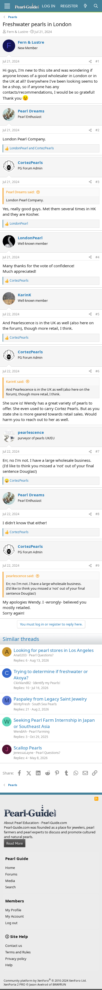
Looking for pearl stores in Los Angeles (54, 650)
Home (10, 867)
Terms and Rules (18, 952)
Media (10, 880)
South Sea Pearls (44, 704)
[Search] (96, 6)
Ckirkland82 (22, 683)
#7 (97, 451)
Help (9, 965)
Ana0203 (20, 655)
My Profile (13, 910)
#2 (97, 130)
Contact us (13, 945)
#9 (97, 565)
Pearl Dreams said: (20, 192)
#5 (97, 314)
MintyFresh (22, 704)
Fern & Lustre (17, 31)
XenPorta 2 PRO (14, 984)
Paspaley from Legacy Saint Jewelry (50, 699)
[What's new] (85, 6)
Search (10, 887)
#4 (97, 257)
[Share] (90, 62)
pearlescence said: (20, 575)
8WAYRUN (59, 984)
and (32, 148)
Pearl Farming (39, 731)
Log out (11, 922)
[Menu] (7, 6)
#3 (97, 182)
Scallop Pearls (28, 748)
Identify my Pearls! (46, 683)
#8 (97, 514)
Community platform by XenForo (45, 980)
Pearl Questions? (41, 655)
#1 (97, 61)
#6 (97, 371)
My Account (14, 916)
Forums (11, 874)
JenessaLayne (23, 752)
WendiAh (20, 731)
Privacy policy (15, 958)
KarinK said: (15, 381)
